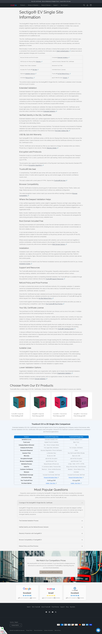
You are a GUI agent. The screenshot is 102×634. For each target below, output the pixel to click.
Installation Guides (24, 263)
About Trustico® (45, 606)
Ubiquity (65, 77)
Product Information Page (50, 477)
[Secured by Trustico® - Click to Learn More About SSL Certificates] (3, 630)
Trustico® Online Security (18, 630)
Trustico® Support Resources (54, 279)
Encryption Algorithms (35, 165)
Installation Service (30, 73)
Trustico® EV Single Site (17, 413)
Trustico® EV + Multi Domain (60, 413)
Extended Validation (62, 57)
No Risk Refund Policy (63, 73)
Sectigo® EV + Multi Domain (80, 413)
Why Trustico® (36, 606)
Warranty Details (52, 148)
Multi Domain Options (58, 244)
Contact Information (48, 630)
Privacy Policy (29, 630)
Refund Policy (58, 630)
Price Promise (55, 606)
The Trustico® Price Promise (54, 304)
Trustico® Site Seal (59, 180)
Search (29, 606)
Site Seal (35, 69)
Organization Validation (64, 373)
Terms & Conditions (38, 630)
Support (62, 606)
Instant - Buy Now (50, 483)
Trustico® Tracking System (66, 329)
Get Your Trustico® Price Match (51, 572)
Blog (67, 606)
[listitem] (51, 508)
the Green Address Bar (61, 130)
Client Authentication (62, 51)
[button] (23, 5)
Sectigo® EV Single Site (38, 413)
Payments (72, 606)
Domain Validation (40, 378)
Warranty (38, 61)
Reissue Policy (29, 77)
